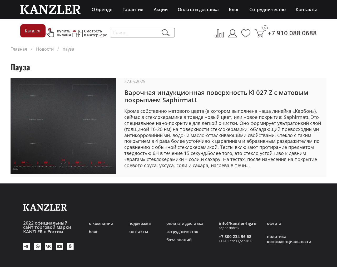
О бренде (102, 9)
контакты (138, 231)
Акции (161, 9)
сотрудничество (182, 231)
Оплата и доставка (198, 9)
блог (93, 231)
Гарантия (132, 9)
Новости (45, 49)
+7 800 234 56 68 (235, 236)
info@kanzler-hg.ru (237, 223)
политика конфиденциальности (289, 239)
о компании (101, 223)
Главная (19, 49)
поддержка (139, 223)
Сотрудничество (267, 9)
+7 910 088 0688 (292, 32)
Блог (234, 9)
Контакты (306, 9)
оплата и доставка (185, 223)
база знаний (179, 239)
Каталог (33, 31)
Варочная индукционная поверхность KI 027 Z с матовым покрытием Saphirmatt (216, 96)
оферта (274, 223)
